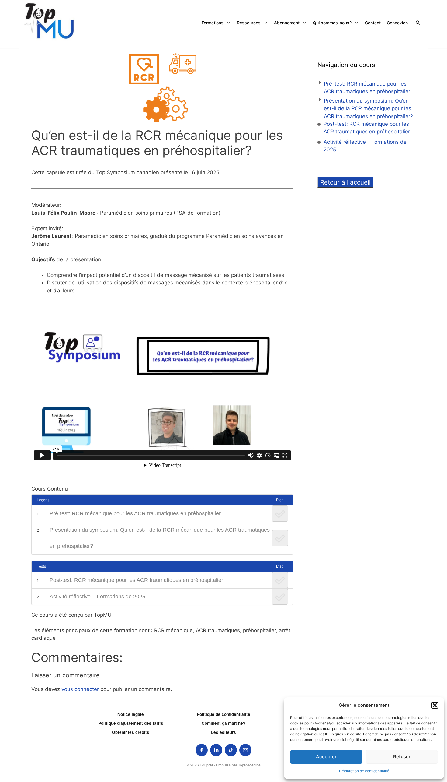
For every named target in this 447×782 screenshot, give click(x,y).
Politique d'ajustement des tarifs (130, 723)
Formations (213, 22)
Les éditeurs (223, 732)
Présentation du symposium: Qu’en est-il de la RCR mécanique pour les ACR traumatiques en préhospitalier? (160, 538)
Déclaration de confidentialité (364, 771)
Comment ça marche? (223, 723)
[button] (435, 705)
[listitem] (202, 750)
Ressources (249, 22)
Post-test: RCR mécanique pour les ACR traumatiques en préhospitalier (136, 580)
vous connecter (80, 689)
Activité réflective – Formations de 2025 (97, 597)
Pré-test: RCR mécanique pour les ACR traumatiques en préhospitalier (135, 513)
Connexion (397, 22)
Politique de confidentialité (223, 714)
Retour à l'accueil (345, 182)
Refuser (402, 756)
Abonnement (287, 22)
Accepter (326, 756)
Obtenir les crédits (130, 732)
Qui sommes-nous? (332, 22)
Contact (373, 22)
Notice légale (130, 714)
